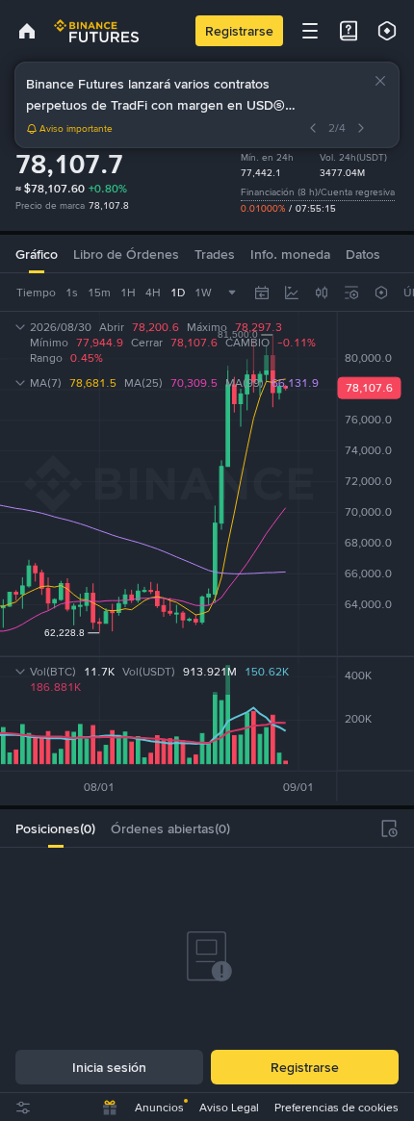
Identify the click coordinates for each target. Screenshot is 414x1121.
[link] (27, 31)
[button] (380, 81)
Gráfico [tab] (36, 254)
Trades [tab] (214, 254)
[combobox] (321, 292)
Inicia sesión (109, 1067)
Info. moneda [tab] (290, 254)
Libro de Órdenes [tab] (126, 254)
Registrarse (239, 30)
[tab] (55, 828)
